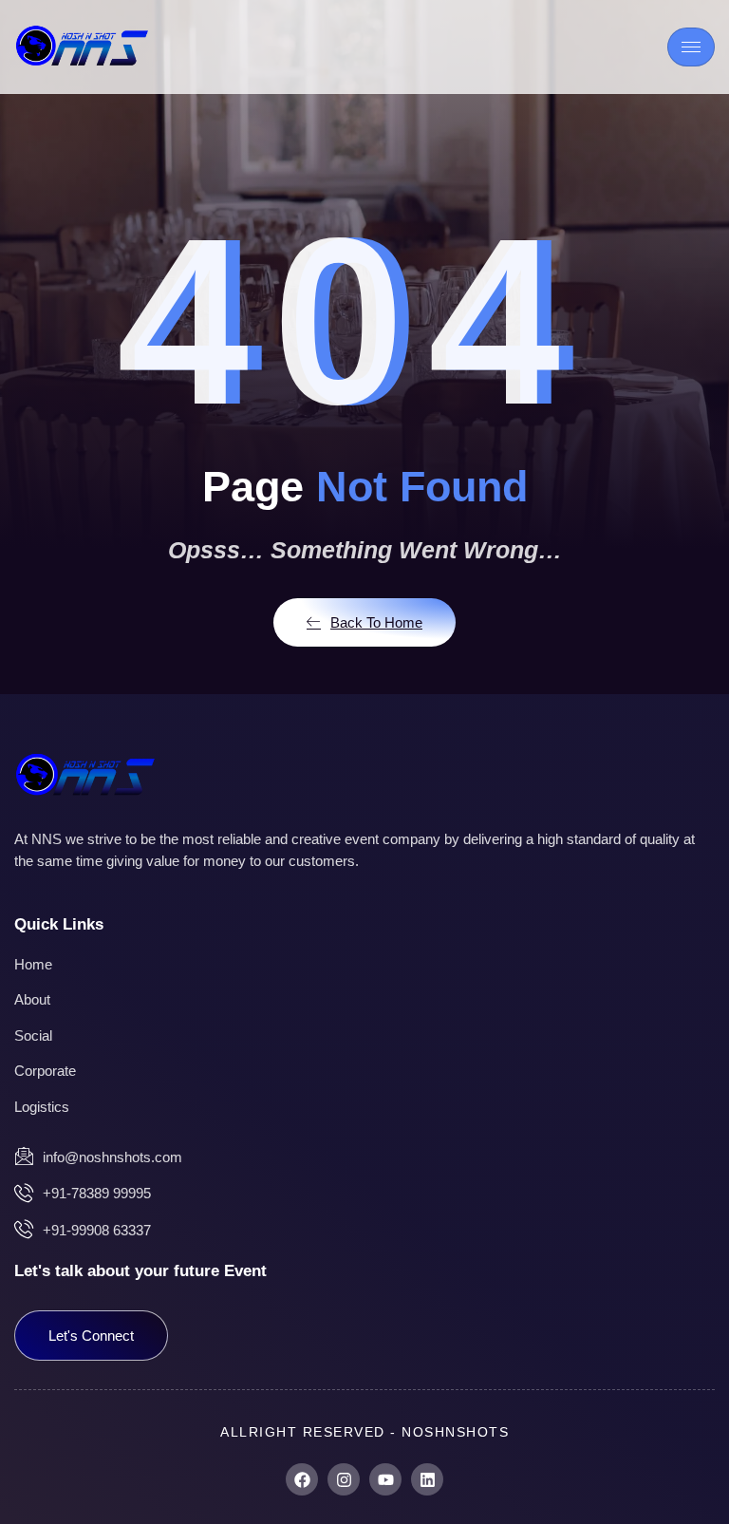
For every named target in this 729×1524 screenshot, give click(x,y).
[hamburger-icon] (691, 47)
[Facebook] (302, 1479)
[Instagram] (343, 1479)
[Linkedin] (427, 1479)
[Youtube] (385, 1479)
